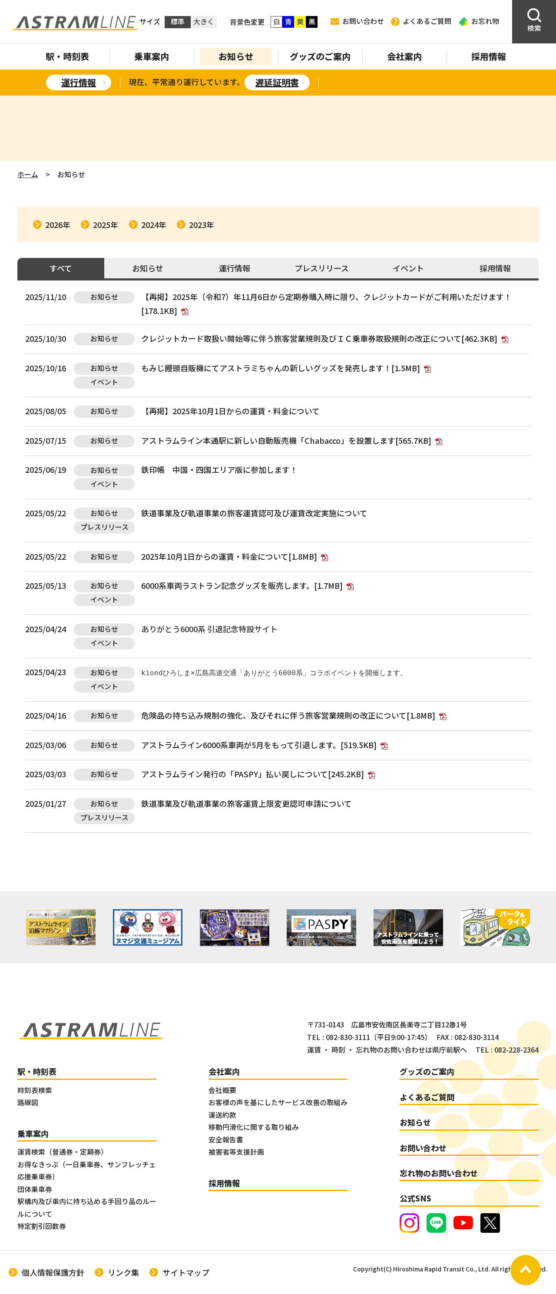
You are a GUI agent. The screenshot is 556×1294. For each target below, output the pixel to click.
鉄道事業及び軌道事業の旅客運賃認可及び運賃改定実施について (254, 512)
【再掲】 (156, 296)
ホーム (27, 174)
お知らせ (235, 56)
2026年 (57, 224)
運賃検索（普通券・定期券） (62, 1152)
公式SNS (415, 1198)
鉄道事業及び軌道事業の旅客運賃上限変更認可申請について (246, 803)
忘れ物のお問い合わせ (439, 1172)
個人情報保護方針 (53, 1272)
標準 (178, 21)
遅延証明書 (277, 82)
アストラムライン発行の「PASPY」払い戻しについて (252, 773)
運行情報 (78, 82)
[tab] (60, 269)
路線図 (27, 1102)
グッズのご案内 (320, 56)
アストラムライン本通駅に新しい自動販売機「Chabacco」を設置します (286, 440)
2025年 (105, 224)
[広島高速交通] (75, 22)
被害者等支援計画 (236, 1152)
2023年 (201, 224)
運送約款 (222, 1115)
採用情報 (488, 56)
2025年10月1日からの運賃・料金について (246, 410)
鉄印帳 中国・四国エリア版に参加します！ (219, 469)
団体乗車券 (34, 1189)
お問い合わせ (363, 21)
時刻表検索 (34, 1090)
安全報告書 (225, 1140)
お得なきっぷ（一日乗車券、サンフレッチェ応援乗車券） (86, 1170)
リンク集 (123, 1272)
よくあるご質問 (427, 21)
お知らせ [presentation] (147, 268)
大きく (203, 21)
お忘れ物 (485, 21)
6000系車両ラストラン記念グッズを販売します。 (242, 585)
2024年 (153, 224)
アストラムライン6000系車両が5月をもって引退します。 (259, 744)
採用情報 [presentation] (495, 268)
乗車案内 (151, 56)
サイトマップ (185, 1272)
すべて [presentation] (61, 268)
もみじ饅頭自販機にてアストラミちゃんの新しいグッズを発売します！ (280, 367)
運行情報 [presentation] (234, 268)
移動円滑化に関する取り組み (253, 1127)
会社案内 (404, 56)
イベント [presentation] (408, 268)
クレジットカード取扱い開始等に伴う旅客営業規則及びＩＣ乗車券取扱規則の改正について (319, 338)
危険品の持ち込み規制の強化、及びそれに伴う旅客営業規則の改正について (288, 715)
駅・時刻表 (67, 56)
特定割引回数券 (41, 1226)
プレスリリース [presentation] (322, 268)
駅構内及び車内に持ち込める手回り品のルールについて (86, 1207)
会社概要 (222, 1090)
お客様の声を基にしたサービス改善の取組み (278, 1102)
